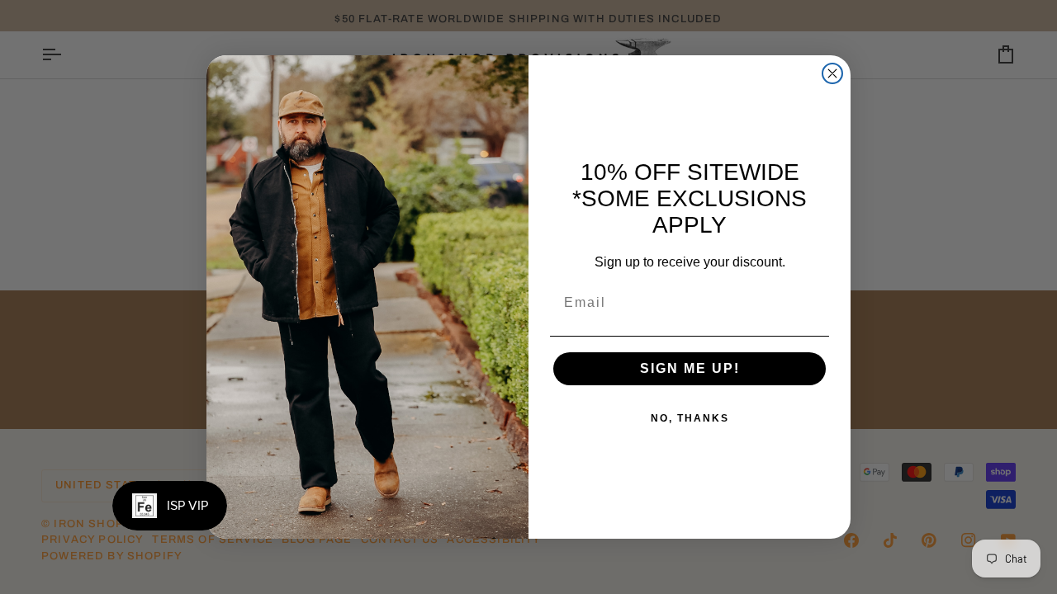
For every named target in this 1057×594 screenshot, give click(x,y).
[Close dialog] (832, 73)
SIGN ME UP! (690, 368)
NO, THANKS (690, 418)
